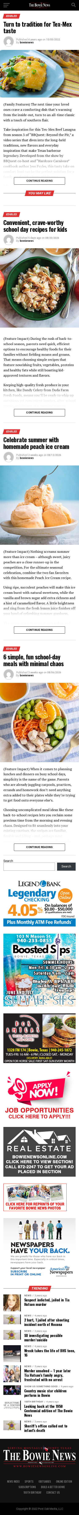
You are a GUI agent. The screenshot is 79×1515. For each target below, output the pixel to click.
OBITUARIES (45, 1481)
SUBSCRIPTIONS (27, 1487)
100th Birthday (32, 1492)
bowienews (27, 42)
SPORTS (29, 1481)
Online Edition (64, 1481)
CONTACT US (53, 1492)
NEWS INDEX (13, 1481)
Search (8, 861)
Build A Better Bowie (53, 1487)
